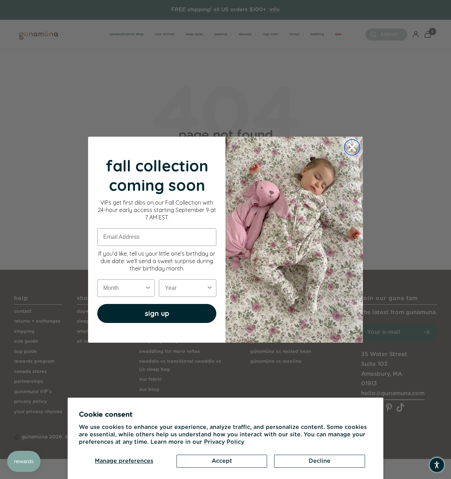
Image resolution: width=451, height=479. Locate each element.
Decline (319, 461)
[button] (436, 464)
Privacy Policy (224, 442)
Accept (222, 461)
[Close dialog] (352, 147)
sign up (157, 313)
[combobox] (123, 288)
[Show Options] (148, 288)
